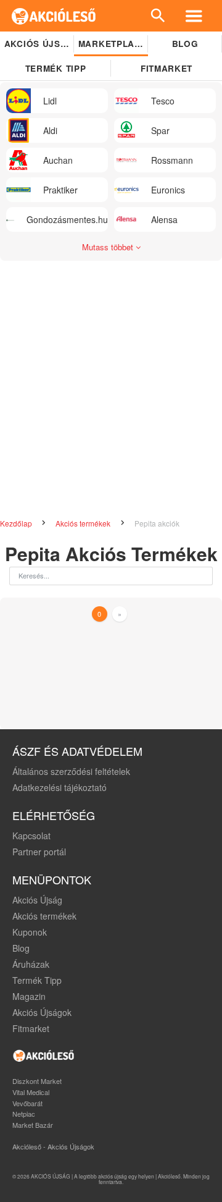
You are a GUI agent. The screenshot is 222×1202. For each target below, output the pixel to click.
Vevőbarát (27, 1103)
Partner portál (39, 851)
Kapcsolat (31, 835)
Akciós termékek (84, 523)
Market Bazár (32, 1125)
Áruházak (30, 964)
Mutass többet (109, 247)
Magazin (29, 996)
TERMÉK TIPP (55, 68)
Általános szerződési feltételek (71, 771)
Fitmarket (166, 68)
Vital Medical (30, 1092)
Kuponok (29, 932)
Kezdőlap (17, 523)
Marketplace (112, 43)
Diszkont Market (37, 1081)
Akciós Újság (37, 900)
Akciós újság (39, 43)
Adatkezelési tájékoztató (59, 787)
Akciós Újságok (42, 1012)
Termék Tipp (37, 980)
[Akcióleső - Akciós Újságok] (53, 15)
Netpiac (23, 1114)
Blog (185, 43)
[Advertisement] (111, 384)
